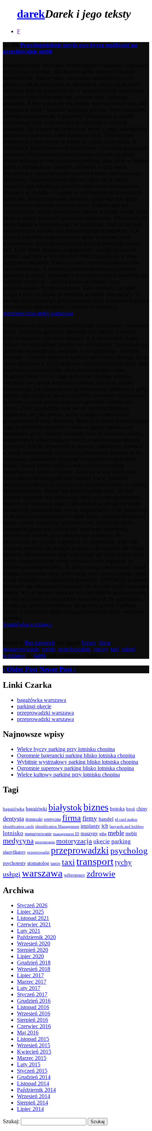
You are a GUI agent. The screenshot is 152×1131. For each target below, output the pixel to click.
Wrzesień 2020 (33, 943)
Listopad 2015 (33, 1039)
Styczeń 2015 (32, 1071)
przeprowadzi (38, 852)
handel (106, 819)
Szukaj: (11, 1121)
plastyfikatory (14, 852)
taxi (115, 649)
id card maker (126, 819)
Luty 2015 (28, 1064)
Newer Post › (57, 669)
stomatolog (38, 863)
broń (130, 808)
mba (102, 834)
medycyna (18, 841)
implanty (90, 826)
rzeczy (101, 649)
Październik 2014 (36, 1090)
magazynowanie (21, 649)
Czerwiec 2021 (34, 924)
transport (94, 861)
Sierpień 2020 (32, 950)
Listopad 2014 (33, 1083)
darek (31, 13)
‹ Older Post (20, 669)
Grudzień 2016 (34, 1001)
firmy (89, 818)
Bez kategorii (39, 643)
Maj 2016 (28, 1033)
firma (104, 643)
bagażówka (13, 809)
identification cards (18, 826)
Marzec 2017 (31, 982)
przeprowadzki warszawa (45, 713)
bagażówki (36, 808)
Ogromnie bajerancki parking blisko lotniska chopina (76, 755)
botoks (117, 808)
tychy (123, 862)
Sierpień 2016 (32, 1020)
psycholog (129, 850)
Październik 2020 (36, 937)
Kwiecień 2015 (34, 1052)
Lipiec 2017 (30, 975)
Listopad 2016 (33, 1007)
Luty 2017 (28, 988)
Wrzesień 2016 (33, 1013)
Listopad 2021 (33, 918)
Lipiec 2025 (30, 912)
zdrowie (101, 873)
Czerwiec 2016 (34, 1026)
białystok (65, 807)
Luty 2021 (28, 931)
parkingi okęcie (34, 706)
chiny (141, 808)
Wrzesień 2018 (33, 969)
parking (121, 841)
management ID (66, 834)
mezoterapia (45, 842)
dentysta (13, 818)
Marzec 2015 (31, 1058)
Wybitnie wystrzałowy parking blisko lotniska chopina (77, 762)
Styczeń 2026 (32, 905)
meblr (131, 833)
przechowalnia (74, 649)
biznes (89, 643)
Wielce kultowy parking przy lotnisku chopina (68, 775)
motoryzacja (74, 841)
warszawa (14, 655)
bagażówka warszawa (27, 624)
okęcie (101, 841)
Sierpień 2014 (32, 1103)
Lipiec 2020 (30, 956)
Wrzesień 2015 (33, 1045)
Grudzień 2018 (34, 963)
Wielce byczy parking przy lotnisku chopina (66, 749)
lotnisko (13, 833)
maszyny (89, 833)
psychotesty (14, 863)
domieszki (33, 819)
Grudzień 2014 (34, 1077)
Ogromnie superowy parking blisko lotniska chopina (75, 768)
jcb (104, 826)
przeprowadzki (80, 850)
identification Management (57, 826)
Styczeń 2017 (32, 994)
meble (48, 649)
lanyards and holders (127, 826)
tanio (55, 863)
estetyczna (52, 819)
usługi (128, 649)
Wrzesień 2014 (33, 1096)
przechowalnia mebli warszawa (38, 313)
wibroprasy (74, 875)
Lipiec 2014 (30, 1109)
